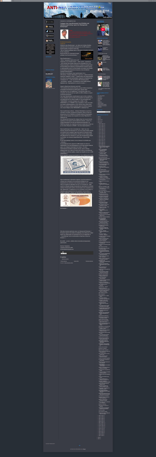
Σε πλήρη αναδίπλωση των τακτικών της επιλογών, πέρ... (104, 379)
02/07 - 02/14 (101, 435)
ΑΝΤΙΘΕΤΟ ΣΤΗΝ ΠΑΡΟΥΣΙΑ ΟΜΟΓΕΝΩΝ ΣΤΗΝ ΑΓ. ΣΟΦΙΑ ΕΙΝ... (104, 264)
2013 (99, 118)
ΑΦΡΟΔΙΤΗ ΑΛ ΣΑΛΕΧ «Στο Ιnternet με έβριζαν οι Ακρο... (104, 386)
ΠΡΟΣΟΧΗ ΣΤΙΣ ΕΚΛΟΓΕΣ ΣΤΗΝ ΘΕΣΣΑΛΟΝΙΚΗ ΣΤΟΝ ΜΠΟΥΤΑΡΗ (104, 159)
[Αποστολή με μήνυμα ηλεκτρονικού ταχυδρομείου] (61, 253)
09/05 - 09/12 (101, 415)
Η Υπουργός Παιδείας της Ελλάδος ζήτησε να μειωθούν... (104, 372)
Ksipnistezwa (100, 98)
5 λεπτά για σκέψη (102, 410)
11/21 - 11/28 (101, 130)
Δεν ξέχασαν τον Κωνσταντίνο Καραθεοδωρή (103, 226)
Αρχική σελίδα (76, 261)
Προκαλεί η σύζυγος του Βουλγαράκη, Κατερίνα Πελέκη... (104, 288)
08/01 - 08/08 (101, 422)
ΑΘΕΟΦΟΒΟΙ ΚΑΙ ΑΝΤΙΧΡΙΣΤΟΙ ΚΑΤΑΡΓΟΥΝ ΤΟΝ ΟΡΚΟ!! (104, 408)
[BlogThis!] (62, 253)
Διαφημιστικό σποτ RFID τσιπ (103, 315)
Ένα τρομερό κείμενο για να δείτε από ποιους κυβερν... (104, 249)
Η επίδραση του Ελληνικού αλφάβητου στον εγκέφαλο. (103, 177)
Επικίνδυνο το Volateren (103, 348)
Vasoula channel (100, 103)
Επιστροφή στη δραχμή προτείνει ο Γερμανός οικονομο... (104, 280)
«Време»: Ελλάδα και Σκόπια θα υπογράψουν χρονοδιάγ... (104, 259)
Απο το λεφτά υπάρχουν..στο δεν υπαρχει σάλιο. (104, 354)
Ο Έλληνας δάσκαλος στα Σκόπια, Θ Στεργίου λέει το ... (104, 174)
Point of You (100, 99)
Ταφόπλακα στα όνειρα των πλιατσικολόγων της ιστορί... (104, 194)
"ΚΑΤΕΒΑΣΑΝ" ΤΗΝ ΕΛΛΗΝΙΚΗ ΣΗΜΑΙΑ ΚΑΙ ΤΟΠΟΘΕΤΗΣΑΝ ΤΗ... (104, 344)
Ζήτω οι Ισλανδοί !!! (102, 294)
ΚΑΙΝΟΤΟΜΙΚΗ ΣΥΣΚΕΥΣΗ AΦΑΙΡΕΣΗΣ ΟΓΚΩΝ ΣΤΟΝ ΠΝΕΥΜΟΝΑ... (104, 341)
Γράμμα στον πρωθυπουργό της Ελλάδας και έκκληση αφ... (104, 213)
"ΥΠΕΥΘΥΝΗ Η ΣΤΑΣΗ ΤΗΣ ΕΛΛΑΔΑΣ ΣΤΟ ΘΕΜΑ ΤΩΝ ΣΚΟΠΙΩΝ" (104, 228)
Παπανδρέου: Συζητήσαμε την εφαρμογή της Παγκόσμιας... (104, 199)
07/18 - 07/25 (101, 425)
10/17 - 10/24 (101, 137)
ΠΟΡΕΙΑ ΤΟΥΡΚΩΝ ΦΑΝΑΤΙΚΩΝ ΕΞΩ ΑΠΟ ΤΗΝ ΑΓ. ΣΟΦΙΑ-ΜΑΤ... (104, 147)
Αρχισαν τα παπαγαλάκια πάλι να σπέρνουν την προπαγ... (104, 368)
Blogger (84, 449)
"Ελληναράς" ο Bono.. (102, 200)
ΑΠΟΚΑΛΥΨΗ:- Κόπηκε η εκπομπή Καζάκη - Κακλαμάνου (106, 69)
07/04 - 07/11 (101, 428)
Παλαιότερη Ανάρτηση (89, 261)
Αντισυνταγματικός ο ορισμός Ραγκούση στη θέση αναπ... (104, 272)
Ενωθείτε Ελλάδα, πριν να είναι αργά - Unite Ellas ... (104, 256)
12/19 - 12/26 (101, 125)
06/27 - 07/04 (101, 429)
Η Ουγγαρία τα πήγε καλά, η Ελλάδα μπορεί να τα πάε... (103, 300)
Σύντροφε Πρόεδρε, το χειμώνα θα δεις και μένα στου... (104, 179)
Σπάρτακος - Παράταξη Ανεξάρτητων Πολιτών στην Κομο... (104, 231)
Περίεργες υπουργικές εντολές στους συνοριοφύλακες (104, 239)
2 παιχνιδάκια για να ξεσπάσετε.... (104, 395)
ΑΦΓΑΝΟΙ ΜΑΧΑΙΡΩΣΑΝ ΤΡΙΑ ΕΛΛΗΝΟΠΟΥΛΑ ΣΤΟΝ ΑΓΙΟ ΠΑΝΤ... (104, 251)
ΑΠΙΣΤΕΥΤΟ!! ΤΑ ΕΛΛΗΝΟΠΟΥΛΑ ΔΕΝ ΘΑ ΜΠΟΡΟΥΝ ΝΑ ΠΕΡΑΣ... (104, 324)
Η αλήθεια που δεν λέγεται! (102, 105)
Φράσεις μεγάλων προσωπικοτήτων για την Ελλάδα (103, 210)
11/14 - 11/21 (101, 132)
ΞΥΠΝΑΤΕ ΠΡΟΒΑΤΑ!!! (102, 240)
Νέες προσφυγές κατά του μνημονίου (103, 285)
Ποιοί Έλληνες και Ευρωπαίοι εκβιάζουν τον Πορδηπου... (103, 197)
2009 (99, 437)
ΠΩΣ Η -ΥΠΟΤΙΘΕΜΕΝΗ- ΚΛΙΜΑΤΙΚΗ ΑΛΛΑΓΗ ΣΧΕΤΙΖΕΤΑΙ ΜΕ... (103, 150)
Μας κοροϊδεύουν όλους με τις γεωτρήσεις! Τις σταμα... (104, 205)
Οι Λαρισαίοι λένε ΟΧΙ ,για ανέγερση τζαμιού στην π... (104, 215)
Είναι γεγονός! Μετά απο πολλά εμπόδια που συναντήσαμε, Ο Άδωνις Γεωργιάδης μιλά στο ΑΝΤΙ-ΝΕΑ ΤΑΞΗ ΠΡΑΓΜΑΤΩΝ (106, 84)
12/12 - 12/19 (101, 126)
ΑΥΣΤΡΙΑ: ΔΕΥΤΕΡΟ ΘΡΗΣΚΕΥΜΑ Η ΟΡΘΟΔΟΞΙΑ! (104, 243)
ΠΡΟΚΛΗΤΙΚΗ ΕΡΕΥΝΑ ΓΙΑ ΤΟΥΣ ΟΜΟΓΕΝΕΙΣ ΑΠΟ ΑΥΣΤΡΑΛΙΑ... (104, 394)
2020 (99, 116)
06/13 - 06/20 (101, 432)
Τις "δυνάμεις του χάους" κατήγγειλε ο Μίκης (103, 153)
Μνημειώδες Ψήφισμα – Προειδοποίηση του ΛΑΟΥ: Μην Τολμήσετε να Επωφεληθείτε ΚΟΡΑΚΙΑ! (106, 78)
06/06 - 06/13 (101, 434)
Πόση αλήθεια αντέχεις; (102, 169)
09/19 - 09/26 (101, 143)
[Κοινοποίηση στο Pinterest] (66, 253)
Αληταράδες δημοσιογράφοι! (103, 273)
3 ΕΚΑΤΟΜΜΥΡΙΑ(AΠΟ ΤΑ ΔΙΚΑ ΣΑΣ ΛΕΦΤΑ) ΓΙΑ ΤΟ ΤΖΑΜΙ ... (104, 306)
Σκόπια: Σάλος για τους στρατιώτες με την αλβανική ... (104, 402)
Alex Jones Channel (101, 95)
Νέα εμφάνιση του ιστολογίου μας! (104, 326)
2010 (99, 122)
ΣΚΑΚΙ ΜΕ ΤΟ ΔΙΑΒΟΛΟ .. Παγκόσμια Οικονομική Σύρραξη (104, 381)
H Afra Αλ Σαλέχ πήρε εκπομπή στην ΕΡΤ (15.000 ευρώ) (104, 335)
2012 (99, 119)
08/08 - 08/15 (101, 421)
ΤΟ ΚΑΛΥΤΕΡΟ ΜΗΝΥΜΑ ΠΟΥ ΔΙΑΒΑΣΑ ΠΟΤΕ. (104, 384)
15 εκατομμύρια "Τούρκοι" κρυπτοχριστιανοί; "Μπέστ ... (104, 155)
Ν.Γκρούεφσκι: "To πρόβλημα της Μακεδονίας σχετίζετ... (104, 388)
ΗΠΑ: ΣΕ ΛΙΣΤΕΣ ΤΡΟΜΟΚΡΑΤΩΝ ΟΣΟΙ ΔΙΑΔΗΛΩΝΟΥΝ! (104, 254)
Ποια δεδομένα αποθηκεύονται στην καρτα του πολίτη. (104, 317)
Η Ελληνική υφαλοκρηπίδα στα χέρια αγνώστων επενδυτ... (104, 339)
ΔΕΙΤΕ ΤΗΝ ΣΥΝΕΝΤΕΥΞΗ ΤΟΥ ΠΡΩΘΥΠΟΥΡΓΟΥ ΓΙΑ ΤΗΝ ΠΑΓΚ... (104, 172)
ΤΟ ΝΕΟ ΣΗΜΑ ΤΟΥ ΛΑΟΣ (102, 53)
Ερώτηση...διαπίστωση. (102, 404)
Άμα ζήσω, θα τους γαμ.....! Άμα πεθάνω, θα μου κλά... (104, 207)
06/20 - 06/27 (101, 431)
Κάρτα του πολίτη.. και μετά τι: (104, 349)
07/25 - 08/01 (101, 424)
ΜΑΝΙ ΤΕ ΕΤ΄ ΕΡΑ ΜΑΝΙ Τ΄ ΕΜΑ (104, 186)
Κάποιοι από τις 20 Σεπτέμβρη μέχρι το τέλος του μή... (104, 321)
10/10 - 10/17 (101, 139)
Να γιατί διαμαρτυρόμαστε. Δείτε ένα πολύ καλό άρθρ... (104, 164)
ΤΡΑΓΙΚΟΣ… (105, 62)
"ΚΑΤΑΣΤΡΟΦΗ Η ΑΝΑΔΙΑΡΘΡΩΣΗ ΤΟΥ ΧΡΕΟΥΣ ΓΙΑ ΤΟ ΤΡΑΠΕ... (104, 365)
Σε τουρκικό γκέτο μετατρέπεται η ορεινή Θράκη (104, 360)
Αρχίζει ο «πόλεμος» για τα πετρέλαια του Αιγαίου (103, 356)
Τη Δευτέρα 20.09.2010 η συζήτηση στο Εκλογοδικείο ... (104, 236)
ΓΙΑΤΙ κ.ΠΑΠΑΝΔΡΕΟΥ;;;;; (103, 190)
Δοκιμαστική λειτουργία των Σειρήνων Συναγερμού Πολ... (104, 162)
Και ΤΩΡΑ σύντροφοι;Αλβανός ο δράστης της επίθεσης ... (104, 291)
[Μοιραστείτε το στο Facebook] (64, 253)
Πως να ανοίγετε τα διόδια (103, 411)
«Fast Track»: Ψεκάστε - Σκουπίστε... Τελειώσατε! (103, 234)
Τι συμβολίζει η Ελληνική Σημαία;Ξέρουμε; (105, 48)
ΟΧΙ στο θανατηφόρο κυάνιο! (103, 223)
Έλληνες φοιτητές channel (102, 104)
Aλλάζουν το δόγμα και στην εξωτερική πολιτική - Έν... (103, 276)
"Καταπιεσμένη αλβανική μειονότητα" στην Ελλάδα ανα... (104, 298)
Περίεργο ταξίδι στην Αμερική (103, 319)
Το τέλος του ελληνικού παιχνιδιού (104, 358)
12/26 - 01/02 (101, 123)
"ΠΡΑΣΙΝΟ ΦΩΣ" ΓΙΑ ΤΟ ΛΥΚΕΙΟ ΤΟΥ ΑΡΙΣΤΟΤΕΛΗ (104, 188)
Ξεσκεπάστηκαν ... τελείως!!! (103, 286)
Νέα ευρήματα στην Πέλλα (103, 246)
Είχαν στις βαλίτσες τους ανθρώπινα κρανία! (103, 267)
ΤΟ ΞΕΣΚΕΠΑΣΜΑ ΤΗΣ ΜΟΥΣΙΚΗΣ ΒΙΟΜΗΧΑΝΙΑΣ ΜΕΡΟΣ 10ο (104, 308)
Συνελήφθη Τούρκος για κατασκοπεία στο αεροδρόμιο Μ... (104, 184)
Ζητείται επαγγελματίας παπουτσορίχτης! (102, 278)
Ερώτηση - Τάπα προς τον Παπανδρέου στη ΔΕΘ (103, 400)
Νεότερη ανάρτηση (64, 261)
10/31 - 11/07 (101, 135)
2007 (99, 438)
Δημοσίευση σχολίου (65, 259)
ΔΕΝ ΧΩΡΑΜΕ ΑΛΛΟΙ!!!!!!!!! (103, 292)
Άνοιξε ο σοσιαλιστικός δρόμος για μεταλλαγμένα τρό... (104, 352)
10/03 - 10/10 (101, 140)
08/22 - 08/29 (101, 418)
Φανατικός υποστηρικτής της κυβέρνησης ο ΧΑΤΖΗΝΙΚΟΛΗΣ (104, 282)
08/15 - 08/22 (101, 419)
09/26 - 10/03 (101, 142)
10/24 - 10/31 (101, 136)
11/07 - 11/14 (101, 133)
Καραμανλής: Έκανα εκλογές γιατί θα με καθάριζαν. (104, 362)
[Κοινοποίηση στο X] (63, 253)
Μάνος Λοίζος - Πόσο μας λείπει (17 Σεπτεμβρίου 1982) (104, 192)
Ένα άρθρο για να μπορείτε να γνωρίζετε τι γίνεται (104, 328)
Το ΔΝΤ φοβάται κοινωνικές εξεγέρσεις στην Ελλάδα (103, 203)
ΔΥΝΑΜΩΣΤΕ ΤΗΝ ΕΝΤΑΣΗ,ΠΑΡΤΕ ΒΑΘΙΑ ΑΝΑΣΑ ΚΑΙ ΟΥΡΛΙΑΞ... (104, 261)
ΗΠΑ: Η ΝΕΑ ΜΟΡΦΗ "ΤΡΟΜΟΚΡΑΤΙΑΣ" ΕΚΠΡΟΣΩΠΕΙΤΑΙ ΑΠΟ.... (103, 219)
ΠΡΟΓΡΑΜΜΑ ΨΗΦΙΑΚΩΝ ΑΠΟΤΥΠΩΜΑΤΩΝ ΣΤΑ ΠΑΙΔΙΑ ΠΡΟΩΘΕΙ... (104, 391)
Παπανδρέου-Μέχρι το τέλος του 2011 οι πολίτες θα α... (104, 398)
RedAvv (99, 100)
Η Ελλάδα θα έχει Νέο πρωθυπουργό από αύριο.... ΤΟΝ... (104, 303)
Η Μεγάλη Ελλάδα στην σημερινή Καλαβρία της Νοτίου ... (104, 330)
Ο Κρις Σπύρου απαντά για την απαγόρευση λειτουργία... (104, 222)
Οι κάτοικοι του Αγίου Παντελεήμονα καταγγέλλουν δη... (104, 167)
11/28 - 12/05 (101, 129)
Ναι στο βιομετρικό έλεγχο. (103, 157)
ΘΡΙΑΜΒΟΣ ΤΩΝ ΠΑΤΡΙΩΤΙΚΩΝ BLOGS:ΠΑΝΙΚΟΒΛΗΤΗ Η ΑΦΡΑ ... (104, 313)
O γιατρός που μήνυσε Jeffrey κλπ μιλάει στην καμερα (104, 413)
